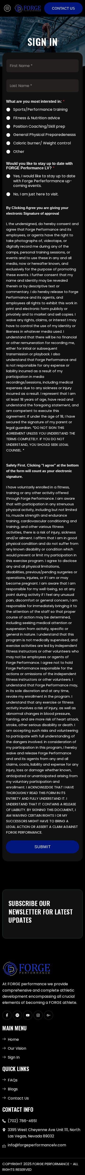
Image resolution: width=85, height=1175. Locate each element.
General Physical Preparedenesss (44, 134)
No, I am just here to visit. (36, 194)
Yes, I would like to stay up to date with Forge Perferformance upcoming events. (44, 181)
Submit (42, 847)
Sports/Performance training (40, 109)
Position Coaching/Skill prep (39, 126)
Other (18, 151)
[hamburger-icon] (7, 8)
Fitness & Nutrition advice (36, 118)
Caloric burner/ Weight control (42, 143)
